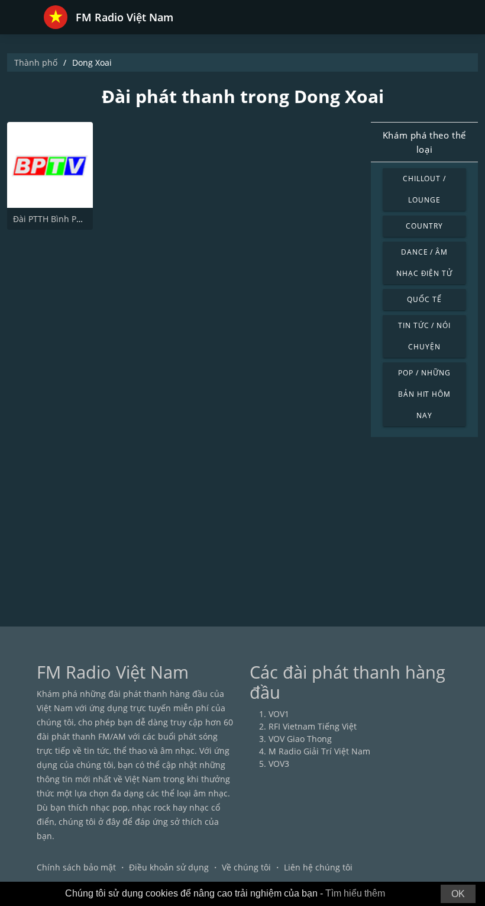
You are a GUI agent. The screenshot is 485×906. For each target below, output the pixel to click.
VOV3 (279, 763)
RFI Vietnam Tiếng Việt (313, 726)
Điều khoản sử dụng (169, 867)
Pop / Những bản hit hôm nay (424, 394)
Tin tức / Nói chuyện (424, 336)
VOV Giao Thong (300, 738)
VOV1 (279, 713)
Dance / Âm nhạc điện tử (424, 262)
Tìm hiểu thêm (355, 893)
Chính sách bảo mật (76, 867)
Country (424, 226)
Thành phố (35, 62)
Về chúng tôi (246, 867)
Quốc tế (424, 299)
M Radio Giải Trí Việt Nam (319, 751)
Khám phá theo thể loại (424, 142)
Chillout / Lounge (425, 189)
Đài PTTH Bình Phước (54, 218)
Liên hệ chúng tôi (318, 867)
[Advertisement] (242, 526)
